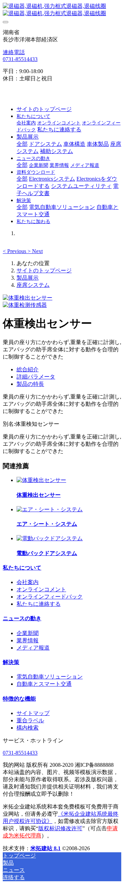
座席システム (33, 285)
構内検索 (28, 728)
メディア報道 (33, 648)
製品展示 (28, 278)
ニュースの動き (22, 618)
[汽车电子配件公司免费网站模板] (62, 10)
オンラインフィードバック (50, 597)
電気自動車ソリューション (50, 677)
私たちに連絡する (39, 604)
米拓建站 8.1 (45, 848)
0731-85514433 (20, 59)
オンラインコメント (41, 589)
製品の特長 (30, 384)
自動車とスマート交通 (44, 684)
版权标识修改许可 (60, 828)
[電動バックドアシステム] (50, 538)
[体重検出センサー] (41, 480)
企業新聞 (28, 633)
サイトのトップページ (44, 109)
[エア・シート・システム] (50, 509)
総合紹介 (28, 369)
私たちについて (22, 568)
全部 (22, 144)
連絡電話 (14, 52)
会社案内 (28, 582)
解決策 (11, 662)
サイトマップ (33, 713)
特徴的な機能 (19, 699)
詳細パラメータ (36, 377)
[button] (15, 251)
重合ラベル (30, 720)
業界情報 (28, 640)
